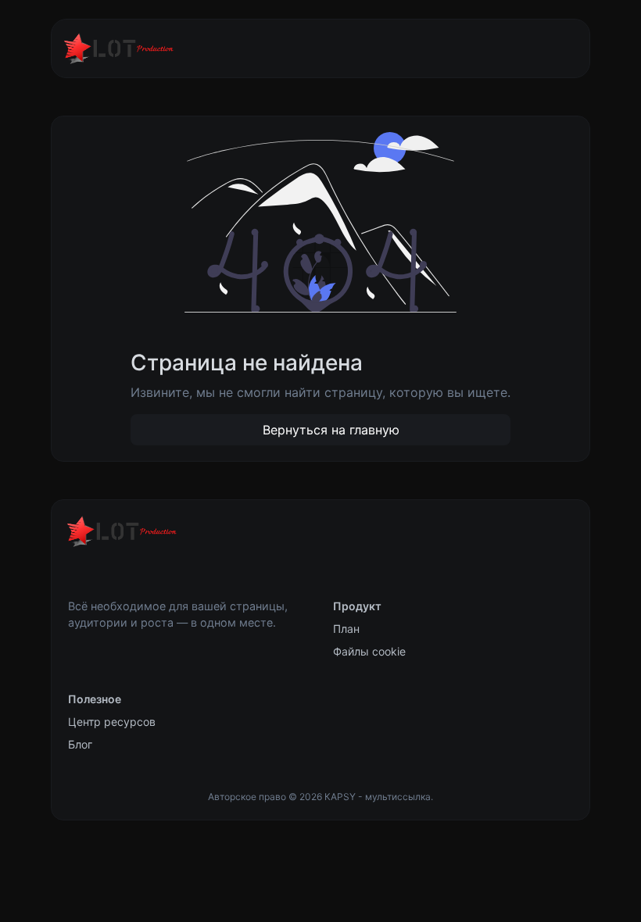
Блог (80, 744)
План (346, 628)
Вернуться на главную (329, 430)
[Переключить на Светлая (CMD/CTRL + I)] (75, 575)
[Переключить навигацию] (554, 48)
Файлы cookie (369, 651)
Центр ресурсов (112, 721)
